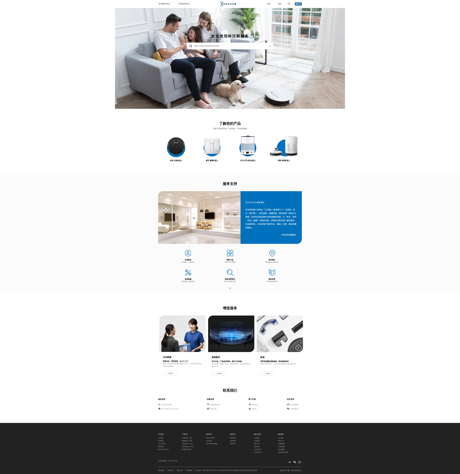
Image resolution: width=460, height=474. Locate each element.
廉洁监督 (180, 470)
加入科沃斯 (161, 444)
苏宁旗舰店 (281, 449)
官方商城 (281, 438)
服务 (280, 4)
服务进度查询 (230, 279)
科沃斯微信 (294, 409)
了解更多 (170, 373)
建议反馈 (213, 409)
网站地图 (189, 470)
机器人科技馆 (210, 438)
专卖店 (254, 409)
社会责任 (209, 441)
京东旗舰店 (281, 446)
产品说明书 (257, 449)
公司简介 (161, 438)
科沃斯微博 (294, 405)
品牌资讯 (233, 438)
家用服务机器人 (164, 4)
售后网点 (272, 260)
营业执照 (198, 470)
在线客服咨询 (215, 405)
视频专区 (233, 444)
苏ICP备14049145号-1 (210, 470)
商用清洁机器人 (187, 449)
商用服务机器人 (184, 4)
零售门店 (281, 441)
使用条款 (170, 470)
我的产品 (230, 260)
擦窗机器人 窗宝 (187, 441)
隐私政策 (161, 470)
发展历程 (161, 441)
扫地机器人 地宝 (187, 438)
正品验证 (188, 260)
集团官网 (283, 470)
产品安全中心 (258, 452)
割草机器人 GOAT (187, 446)
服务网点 (255, 405)
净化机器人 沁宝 (187, 444)
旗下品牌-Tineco (163, 449)
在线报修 (188, 279)
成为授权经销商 (283, 452)
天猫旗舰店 (281, 444)
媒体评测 (233, 441)
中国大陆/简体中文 (296, 470)
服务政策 (272, 279)
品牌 (268, 4)
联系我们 (161, 446)
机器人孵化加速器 (212, 444)
